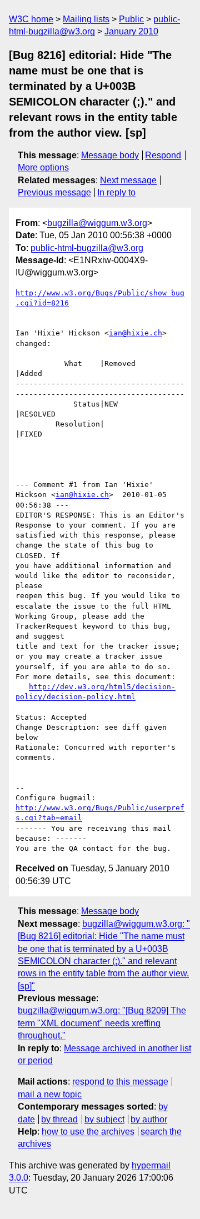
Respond (163, 155)
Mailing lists (86, 19)
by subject (104, 1119)
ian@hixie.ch (135, 333)
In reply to (116, 192)
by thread (59, 1119)
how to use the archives (88, 1131)
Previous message (54, 192)
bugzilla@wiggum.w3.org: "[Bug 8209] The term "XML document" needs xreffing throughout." (102, 1023)
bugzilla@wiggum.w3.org (97, 223)
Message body (110, 155)
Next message (128, 180)
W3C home (31, 19)
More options (43, 167)
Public (131, 19)
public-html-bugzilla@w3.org (87, 248)
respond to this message (120, 1081)
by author (149, 1119)
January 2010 (131, 31)
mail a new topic (50, 1094)
